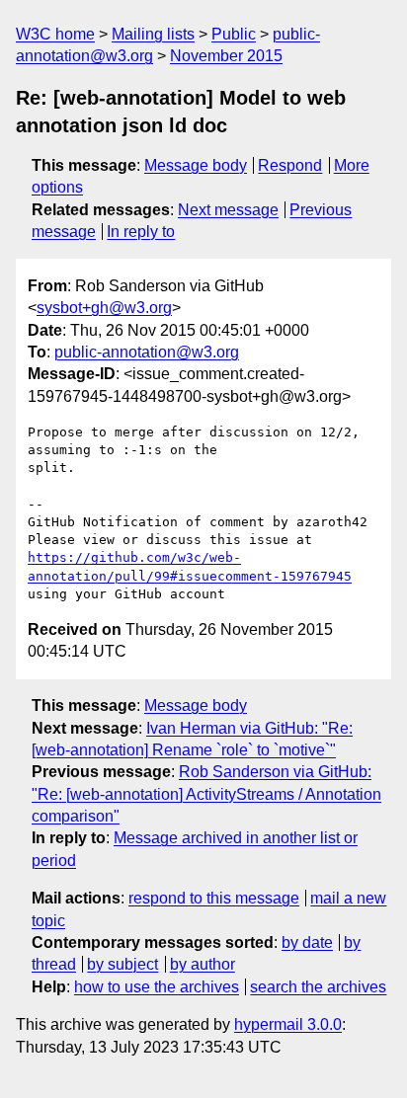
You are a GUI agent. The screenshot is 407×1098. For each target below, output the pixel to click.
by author (202, 964)
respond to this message (213, 898)
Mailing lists (153, 34)
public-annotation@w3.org (146, 352)
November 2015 (226, 55)
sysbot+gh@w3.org (104, 307)
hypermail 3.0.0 (288, 1024)
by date (307, 942)
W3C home (55, 34)
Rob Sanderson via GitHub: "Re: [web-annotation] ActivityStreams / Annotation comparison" (206, 793)
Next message (228, 209)
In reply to (141, 231)
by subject (122, 964)
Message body (195, 165)
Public (233, 34)
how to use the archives (156, 987)
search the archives (318, 987)
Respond (290, 165)
